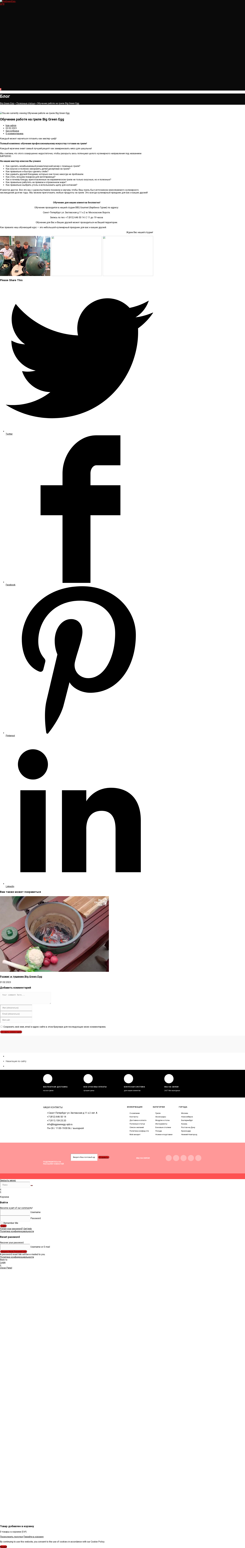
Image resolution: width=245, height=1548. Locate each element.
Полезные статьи (25, 103)
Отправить (103, 1157)
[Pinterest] (198, 1158)
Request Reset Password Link (13, 1251)
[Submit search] (31, 1185)
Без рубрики (12, 131)
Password (35, 1218)
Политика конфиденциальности (17, 1231)
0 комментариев (14, 133)
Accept (3, 1546)
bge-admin (11, 125)
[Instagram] (176, 1158)
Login (3, 1226)
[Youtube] (191, 1158)
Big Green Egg (7, 103)
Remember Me (10, 1223)
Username (35, 1212)
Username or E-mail (40, 1246)
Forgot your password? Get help (16, 1228)
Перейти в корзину (33, 1536)
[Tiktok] (183, 1158)
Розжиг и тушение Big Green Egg (21, 976)
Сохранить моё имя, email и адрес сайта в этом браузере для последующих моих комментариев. (54, 1026)
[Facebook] (169, 1158)
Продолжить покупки (11, 1536)
